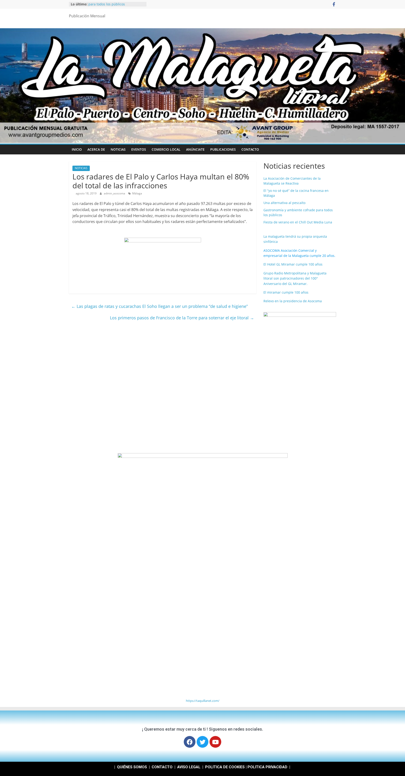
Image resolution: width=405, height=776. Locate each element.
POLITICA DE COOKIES (225, 767)
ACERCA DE (96, 149)
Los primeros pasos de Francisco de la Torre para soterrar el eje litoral (182, 318)
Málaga (137, 193)
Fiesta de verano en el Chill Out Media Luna (297, 222)
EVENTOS (138, 149)
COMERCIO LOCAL (166, 149)
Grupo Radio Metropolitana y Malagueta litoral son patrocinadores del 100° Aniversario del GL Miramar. (294, 278)
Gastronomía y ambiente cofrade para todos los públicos (114, 6)
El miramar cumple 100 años (285, 292)
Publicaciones (223, 149)
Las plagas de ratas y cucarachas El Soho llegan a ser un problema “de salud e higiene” (159, 306)
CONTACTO (250, 149)
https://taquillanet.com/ (202, 701)
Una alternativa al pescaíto (284, 202)
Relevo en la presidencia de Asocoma (292, 301)
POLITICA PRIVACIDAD (267, 767)
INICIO (77, 149)
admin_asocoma (115, 193)
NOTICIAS (118, 149)
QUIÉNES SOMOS (132, 767)
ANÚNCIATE (195, 149)
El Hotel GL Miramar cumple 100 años (292, 264)
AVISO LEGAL (188, 767)
